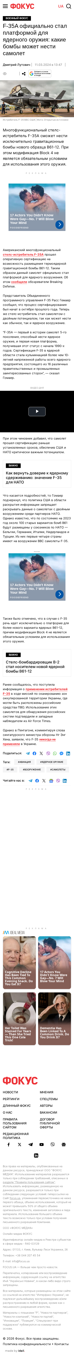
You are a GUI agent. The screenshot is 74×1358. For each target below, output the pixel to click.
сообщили (19, 282)
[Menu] (5, 6)
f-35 (10, 769)
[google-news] (63, 1144)
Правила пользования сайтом (15, 1123)
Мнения (46, 1092)
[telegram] (30, 1144)
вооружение (32, 769)
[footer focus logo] (20, 1081)
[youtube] (41, 1144)
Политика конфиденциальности (27, 1344)
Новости (10, 1092)
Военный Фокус (17, 18)
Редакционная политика (16, 1136)
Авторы (46, 1106)
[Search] (68, 6)
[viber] (52, 1144)
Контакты (61, 1344)
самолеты (58, 769)
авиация (25, 762)
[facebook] (8, 1144)
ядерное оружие (52, 762)
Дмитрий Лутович (16, 65)
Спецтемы (49, 1099)
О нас (7, 1112)
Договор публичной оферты (50, 1123)
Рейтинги (11, 1099)
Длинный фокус (17, 1106)
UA (61, 6)
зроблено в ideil (15, 1351)
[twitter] (19, 1144)
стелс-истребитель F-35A (23, 254)
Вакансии (48, 1112)
